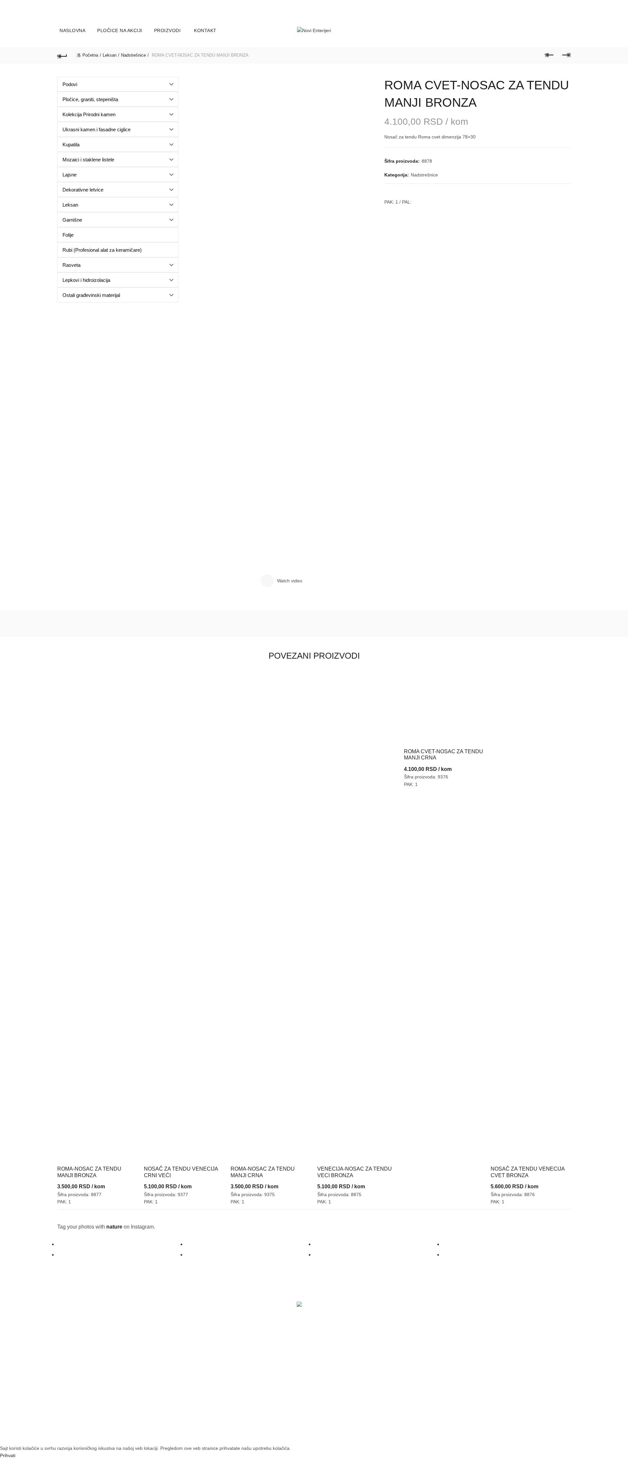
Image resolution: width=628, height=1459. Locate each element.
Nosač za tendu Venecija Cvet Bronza (528, 1172)
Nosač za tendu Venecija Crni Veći (181, 1172)
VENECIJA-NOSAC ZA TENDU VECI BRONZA (354, 1172)
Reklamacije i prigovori (346, 1390)
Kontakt (205, 30)
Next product (566, 55)
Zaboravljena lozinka (82, 1385)
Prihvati (7, 1455)
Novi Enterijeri (302, 1434)
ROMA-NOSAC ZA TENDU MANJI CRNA (263, 1172)
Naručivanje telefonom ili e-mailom (270, 1384)
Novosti (155, 1377)
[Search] (565, 30)
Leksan (109, 55)
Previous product (549, 55)
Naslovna (72, 30)
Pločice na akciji (119, 30)
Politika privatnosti (341, 1377)
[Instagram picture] (121, 1244)
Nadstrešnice (133, 55)
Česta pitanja (248, 1397)
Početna (90, 55)
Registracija (72, 1397)
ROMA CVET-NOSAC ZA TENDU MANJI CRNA (443, 754)
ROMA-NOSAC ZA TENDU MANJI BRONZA (89, 1172)
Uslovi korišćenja (340, 1364)
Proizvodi (167, 30)
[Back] (62, 55)
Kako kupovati (249, 1371)
